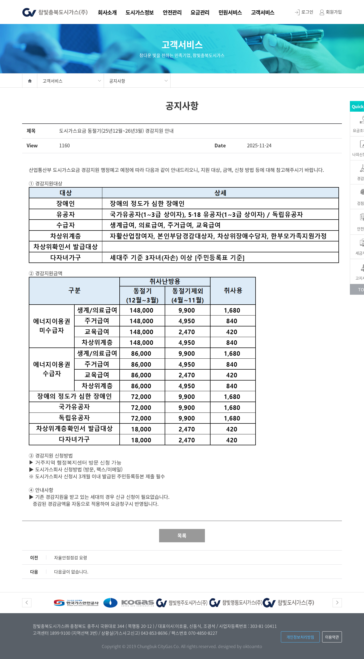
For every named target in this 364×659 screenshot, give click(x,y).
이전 (26, 602)
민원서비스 (230, 13)
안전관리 (172, 13)
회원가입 (334, 12)
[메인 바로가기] (55, 11)
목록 (182, 535)
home (29, 81)
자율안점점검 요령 (70, 557)
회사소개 (107, 13)
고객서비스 (262, 13)
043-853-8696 (155, 633)
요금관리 (200, 13)
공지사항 (117, 81)
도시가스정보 (140, 13)
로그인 (307, 12)
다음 (337, 602)
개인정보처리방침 (300, 637)
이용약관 (332, 637)
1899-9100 (60, 633)
